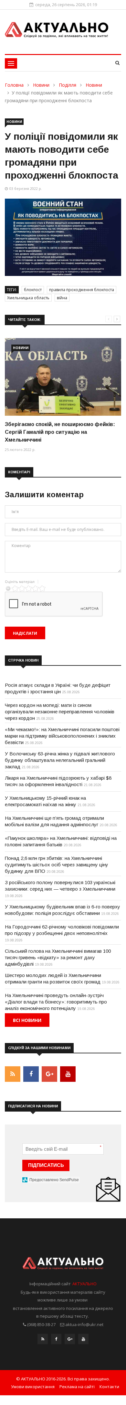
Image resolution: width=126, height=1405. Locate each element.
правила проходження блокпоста (81, 289)
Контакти (109, 1387)
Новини (41, 85)
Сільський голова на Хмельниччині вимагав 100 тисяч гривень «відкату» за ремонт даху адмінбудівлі (58, 957)
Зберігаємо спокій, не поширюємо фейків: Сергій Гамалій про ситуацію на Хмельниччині (60, 432)
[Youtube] (83, 1340)
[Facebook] (56, 1340)
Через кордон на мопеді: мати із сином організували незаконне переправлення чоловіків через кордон (59, 711)
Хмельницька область (28, 298)
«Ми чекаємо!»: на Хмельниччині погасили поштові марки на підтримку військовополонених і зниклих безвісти (62, 736)
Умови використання (33, 1387)
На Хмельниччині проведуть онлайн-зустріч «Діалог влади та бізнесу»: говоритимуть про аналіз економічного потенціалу (56, 1002)
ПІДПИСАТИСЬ (46, 1165)
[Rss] (42, 1340)
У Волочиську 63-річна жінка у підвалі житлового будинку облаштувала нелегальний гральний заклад (60, 760)
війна (62, 298)
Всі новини (27, 1020)
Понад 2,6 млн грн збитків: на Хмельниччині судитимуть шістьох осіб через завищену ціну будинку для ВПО (56, 864)
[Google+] (70, 1340)
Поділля (67, 85)
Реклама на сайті (77, 1387)
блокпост (33, 289)
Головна (14, 85)
